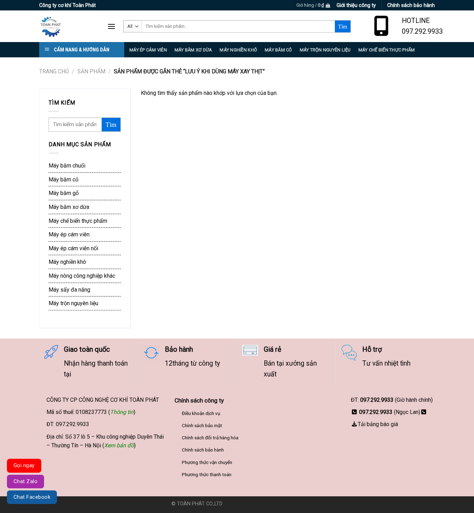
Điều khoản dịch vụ (201, 413)
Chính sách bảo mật (202, 425)
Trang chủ (54, 71)
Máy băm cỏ (63, 179)
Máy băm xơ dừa (193, 49)
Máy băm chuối (67, 165)
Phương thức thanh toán (206, 474)
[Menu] (111, 26)
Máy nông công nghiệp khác (82, 275)
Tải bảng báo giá (378, 424)
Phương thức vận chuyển (207, 462)
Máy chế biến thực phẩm (78, 221)
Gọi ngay (24, 465)
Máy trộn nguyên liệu (325, 49)
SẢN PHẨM (91, 71)
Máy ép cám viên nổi (73, 248)
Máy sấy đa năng (69, 289)
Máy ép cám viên (69, 234)
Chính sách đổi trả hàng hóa (210, 437)
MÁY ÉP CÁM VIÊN (148, 49)
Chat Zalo (25, 481)
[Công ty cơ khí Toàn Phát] (68, 26)
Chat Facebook (32, 497)
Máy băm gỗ (64, 193)
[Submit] (342, 26)
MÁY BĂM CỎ (278, 49)
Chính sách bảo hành (203, 450)
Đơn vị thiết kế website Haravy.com (263, 504)
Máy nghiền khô (238, 49)
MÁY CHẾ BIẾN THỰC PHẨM (386, 49)
